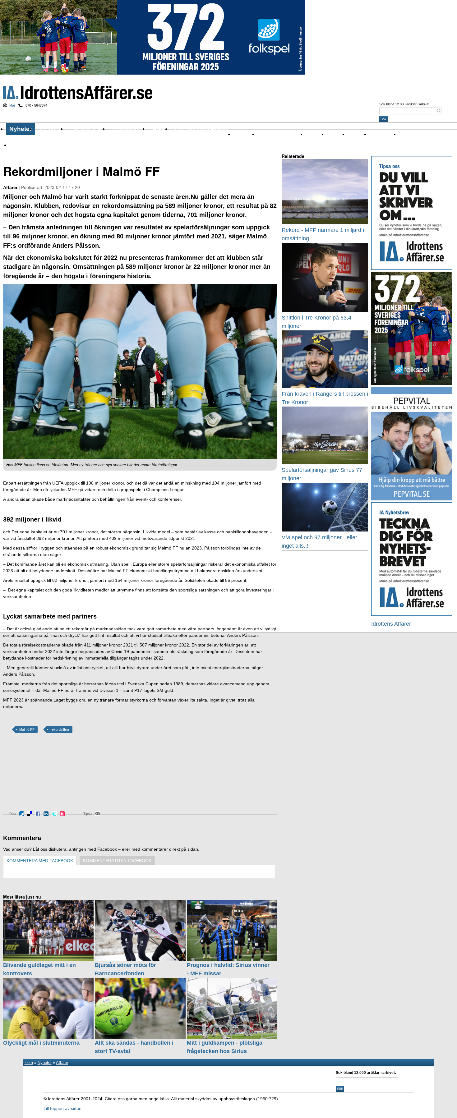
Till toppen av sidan (62, 1108)
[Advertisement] (31, 775)
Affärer (240, 134)
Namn (354, 134)
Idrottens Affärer (77, 92)
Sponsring (379, 134)
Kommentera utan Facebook (117, 860)
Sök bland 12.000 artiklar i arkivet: (404, 104)
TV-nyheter (410, 134)
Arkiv (159, 129)
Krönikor (50, 129)
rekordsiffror (60, 729)
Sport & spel (87, 129)
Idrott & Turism (24, 145)
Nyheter (20, 129)
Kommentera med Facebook (40, 860)
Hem (29, 1062)
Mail (12, 105)
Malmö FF (27, 729)
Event (333, 134)
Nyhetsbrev (128, 129)
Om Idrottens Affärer (201, 129)
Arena (312, 134)
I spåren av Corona (276, 134)
